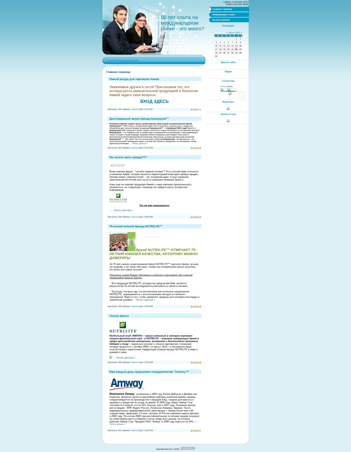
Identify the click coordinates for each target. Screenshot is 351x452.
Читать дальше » (140, 143)
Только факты (119, 315)
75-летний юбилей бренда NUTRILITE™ (136, 226)
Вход (131, 60)
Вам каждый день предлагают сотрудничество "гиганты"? (149, 371)
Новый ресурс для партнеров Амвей (134, 79)
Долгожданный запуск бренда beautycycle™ (139, 118)
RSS (137, 60)
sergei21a (134, 109)
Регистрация (121, 60)
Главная (110, 60)
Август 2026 (234, 32)
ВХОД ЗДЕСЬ (154, 101)
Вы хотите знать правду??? (128, 157)
